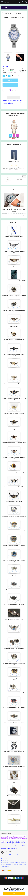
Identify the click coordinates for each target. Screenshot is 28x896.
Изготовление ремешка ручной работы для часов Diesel (14, 575)
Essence (8, 847)
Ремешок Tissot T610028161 (14, 161)
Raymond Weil (3, 842)
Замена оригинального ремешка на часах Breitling (14, 751)
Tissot (16, 842)
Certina (6, 843)
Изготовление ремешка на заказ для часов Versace (14, 413)
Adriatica (16, 845)
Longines (2, 843)
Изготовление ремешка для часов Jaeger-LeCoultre (14, 266)
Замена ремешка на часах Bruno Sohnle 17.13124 (14, 810)
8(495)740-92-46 (5, 858)
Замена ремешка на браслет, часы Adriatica (14, 825)
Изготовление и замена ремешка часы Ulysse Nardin (14, 692)
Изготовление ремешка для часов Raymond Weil (14, 486)
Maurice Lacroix (20, 842)
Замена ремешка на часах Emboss (14, 795)
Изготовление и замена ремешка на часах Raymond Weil (14, 633)
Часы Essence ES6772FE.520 (14, 137)
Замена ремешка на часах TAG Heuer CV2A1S (14, 619)
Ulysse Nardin (9, 842)
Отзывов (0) (16, 97)
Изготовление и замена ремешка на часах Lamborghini (14, 707)
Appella (20, 845)
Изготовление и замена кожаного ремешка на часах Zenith (14, 516)
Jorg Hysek (19, 841)
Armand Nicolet (7, 841)
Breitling (15, 841)
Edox (5, 848)
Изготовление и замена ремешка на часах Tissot (14, 648)
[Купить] (10, 135)
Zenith (13, 842)
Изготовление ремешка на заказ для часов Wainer (14, 339)
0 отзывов (23, 67)
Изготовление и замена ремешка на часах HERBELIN (14, 722)
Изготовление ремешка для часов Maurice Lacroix (14, 383)
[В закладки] (12, 76)
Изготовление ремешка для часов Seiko (14, 589)
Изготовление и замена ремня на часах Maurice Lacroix (14, 369)
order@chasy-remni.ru (7, 856)
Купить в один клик (10, 85)
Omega (23, 841)
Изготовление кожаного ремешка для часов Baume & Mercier (14, 442)
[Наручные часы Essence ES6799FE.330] (8, 57)
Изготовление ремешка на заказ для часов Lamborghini (14, 472)
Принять (14, 893)
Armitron (15, 847)
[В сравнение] (15, 76)
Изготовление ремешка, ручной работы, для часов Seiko (14, 530)
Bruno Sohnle (12, 843)
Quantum (8, 848)
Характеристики (10, 97)
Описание (4, 97)
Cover (5, 847)
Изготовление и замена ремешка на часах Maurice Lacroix (14, 766)
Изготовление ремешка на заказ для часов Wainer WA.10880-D (14, 280)
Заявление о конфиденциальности (14, 890)
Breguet (12, 841)
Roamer (12, 848)
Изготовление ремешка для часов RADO (14, 501)
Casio (12, 847)
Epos (8, 843)
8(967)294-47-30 (5, 860)
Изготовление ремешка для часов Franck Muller (14, 236)
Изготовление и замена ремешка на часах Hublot (14, 604)
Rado (24, 842)
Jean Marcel (19, 847)
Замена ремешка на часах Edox (14, 736)
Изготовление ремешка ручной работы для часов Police (14, 545)
